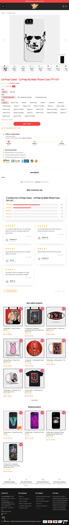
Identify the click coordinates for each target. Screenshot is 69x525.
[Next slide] (65, 40)
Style (2, 94)
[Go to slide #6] (49, 69)
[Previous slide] (4, 40)
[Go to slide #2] (14, 69)
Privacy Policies (23, 501)
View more (34, 400)
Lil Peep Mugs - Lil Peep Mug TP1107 (55, 360)
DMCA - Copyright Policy (25, 503)
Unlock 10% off (3, 517)
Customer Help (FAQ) (41, 506)
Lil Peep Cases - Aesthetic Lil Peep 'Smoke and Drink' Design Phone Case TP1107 (55, 434)
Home (3, 13)
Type (2, 89)
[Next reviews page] (64, 291)
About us (21, 496)
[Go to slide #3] (23, 69)
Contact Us (39, 503)
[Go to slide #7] (58, 69)
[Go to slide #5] (40, 69)
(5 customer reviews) (14, 83)
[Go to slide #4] (32, 69)
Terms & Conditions (24, 499)
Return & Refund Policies (42, 501)
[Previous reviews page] (55, 291)
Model (3, 100)
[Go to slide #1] (5, 69)
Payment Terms (40, 499)
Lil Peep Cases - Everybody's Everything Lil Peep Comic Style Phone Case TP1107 (11, 465)
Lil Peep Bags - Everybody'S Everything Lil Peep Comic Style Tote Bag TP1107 (34, 330)
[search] (63, 6)
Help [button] (66, 522)
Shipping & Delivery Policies (43, 496)
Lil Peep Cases (11, 13)
